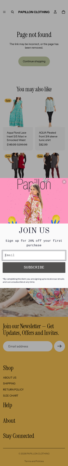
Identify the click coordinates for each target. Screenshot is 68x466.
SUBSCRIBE (34, 267)
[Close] (64, 181)
